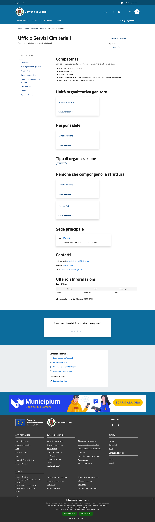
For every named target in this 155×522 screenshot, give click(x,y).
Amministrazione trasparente (88, 477)
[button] (77, 518)
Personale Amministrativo (25, 460)
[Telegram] (118, 11)
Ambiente (81, 452)
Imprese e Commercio (54, 452)
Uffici (42, 28)
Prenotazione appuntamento (57, 477)
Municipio (67, 237)
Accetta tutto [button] (69, 514)
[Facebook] (113, 11)
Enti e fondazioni (22, 452)
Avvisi (111, 448)
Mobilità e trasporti (53, 466)
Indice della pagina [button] (27, 56)
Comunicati (113, 445)
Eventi (111, 463)
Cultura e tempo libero (55, 445)
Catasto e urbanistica (54, 459)
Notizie (111, 441)
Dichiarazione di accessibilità (88, 488)
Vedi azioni (123, 38)
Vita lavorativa (52, 448)
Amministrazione (31, 28)
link (98, 509)
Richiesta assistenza (54, 488)
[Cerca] (137, 11)
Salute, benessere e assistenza (89, 456)
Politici (18, 456)
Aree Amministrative (23, 445)
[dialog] (77, 509)
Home (20, 28)
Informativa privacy (85, 481)
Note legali (82, 484)
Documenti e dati (22, 464)
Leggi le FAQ (51, 484)
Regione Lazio (20, 2)
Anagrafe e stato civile (55, 441)
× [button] (152, 499)
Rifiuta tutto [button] (86, 514)
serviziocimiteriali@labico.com (78, 261)
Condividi (113, 38)
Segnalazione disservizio (55, 481)
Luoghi (111, 459)
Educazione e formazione (87, 441)
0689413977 (68, 265)
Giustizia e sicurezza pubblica (88, 445)
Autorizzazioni (83, 460)
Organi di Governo (22, 441)
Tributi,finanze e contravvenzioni (89, 448)
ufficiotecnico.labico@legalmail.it (72, 269)
